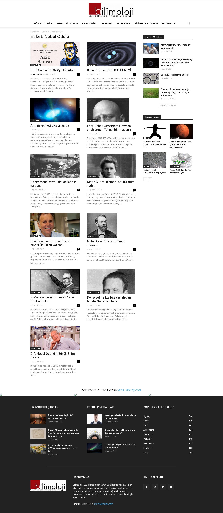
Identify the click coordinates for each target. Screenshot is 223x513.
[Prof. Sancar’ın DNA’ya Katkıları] (55, 54)
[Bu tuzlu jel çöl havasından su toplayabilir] (154, 160)
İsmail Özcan (36, 74)
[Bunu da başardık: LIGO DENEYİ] (111, 54)
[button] (189, 23)
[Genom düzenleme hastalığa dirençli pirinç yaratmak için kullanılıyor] (151, 93)
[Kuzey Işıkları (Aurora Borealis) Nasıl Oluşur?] (94, 448)
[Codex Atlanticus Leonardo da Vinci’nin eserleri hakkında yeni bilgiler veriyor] (38, 433)
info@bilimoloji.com (103, 503)
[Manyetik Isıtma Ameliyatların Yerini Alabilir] (151, 48)
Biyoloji (147, 138)
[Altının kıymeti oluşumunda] (55, 110)
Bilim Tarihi (89, 23)
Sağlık (146, 420)
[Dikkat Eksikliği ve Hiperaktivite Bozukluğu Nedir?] (94, 433)
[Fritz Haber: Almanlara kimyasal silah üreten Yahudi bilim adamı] (111, 110)
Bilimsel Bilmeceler (146, 23)
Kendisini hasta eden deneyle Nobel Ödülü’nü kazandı (50, 243)
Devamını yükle (166, 105)
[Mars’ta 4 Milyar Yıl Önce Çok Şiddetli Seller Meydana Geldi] (181, 131)
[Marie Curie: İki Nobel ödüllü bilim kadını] (111, 166)
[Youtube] (171, 487)
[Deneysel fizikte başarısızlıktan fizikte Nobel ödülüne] (111, 281)
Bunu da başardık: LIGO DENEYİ (109, 70)
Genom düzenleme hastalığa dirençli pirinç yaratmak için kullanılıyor (175, 92)
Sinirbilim (147, 448)
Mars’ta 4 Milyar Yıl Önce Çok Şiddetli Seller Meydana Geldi (180, 144)
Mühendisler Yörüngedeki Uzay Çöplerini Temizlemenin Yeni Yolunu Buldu (176, 62)
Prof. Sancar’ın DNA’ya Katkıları (52, 70)
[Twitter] (163, 487)
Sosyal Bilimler (66, 23)
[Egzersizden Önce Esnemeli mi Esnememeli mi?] (154, 131)
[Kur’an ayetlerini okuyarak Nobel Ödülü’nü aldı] (55, 281)
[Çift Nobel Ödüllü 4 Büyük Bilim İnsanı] (55, 338)
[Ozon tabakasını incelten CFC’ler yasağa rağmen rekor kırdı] (38, 449)
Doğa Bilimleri (41, 23)
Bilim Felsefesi (93, 292)
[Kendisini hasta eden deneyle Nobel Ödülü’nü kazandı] (55, 225)
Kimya (146, 166)
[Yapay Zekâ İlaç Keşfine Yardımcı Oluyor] (181, 160)
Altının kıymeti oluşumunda (49, 125)
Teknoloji (106, 23)
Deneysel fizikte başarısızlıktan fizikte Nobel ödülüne (109, 299)
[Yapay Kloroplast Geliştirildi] (151, 78)
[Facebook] (146, 487)
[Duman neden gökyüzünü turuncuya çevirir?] (38, 419)
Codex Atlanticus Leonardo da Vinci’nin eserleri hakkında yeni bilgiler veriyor (63, 433)
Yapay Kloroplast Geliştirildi (175, 75)
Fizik (145, 425)
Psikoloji (147, 438)
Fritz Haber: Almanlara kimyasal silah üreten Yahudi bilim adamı (109, 127)
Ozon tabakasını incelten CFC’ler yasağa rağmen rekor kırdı (62, 448)
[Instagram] (155, 487)
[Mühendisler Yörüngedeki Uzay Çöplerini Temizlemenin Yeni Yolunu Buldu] (151, 63)
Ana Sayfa (34, 32)
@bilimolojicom (129, 390)
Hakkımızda (169, 23)
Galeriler (122, 23)
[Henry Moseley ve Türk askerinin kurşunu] (55, 166)
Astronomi (92, 65)
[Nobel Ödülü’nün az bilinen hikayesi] (111, 225)
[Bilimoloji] (111, 10)
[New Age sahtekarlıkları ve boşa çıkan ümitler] (94, 419)
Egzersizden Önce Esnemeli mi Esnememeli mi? (154, 144)
